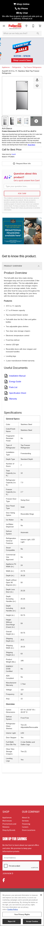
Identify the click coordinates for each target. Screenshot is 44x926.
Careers (25, 827)
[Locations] (26, 26)
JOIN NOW (7, 873)
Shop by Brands (8, 830)
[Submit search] (38, 33)
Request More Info (23, 163)
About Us (26, 817)
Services (25, 820)
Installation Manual (17, 376)
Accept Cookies (32, 921)
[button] (4, 26)
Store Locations (28, 830)
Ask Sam (22, 193)
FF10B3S (11, 157)
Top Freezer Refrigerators (33, 67)
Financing (26, 824)
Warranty (13, 399)
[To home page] (15, 26)
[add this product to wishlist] (37, 86)
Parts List (13, 387)
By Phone (23, 8)
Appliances (6, 67)
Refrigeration (16, 67)
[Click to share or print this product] (37, 80)
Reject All (11, 921)
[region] (22, 909)
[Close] (41, 895)
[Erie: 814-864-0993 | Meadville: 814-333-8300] (33, 26)
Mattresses (7, 820)
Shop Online (23, 4)
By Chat (23, 13)
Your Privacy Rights (22, 914)
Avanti (13, 154)
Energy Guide (15, 382)
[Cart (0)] (40, 26)
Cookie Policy (12, 909)
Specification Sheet (17, 393)
